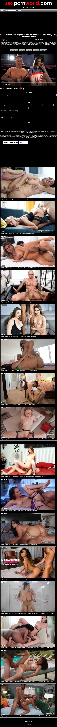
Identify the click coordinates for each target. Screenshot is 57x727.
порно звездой (32, 137)
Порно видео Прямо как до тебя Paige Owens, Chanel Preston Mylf (19, 336)
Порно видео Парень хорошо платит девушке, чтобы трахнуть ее (19, 510)
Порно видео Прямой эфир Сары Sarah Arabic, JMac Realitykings (19, 370)
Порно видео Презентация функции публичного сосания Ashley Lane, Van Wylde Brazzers (28, 36)
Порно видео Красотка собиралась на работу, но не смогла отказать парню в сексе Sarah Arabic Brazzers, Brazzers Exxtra (28, 613)
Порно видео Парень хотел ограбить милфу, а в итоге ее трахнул (19, 544)
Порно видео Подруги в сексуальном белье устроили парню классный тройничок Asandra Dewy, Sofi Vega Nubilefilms (28, 647)
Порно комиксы (28, 722)
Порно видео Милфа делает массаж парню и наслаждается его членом (20, 302)
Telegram (28, 724)
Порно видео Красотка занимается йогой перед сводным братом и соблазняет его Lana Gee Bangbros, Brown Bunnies (28, 716)
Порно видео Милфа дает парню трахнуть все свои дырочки (17, 233)
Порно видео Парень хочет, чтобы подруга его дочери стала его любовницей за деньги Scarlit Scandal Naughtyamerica (28, 579)
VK (28, 725)
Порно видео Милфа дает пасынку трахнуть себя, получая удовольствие (21, 267)
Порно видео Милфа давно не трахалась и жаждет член (16, 199)
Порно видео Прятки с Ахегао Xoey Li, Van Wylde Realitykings (18, 404)
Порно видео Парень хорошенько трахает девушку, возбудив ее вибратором (22, 476)
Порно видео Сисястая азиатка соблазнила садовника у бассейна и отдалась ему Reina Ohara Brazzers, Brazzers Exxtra (28, 681)
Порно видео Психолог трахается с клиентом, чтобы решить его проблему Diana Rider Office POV (27, 439)
